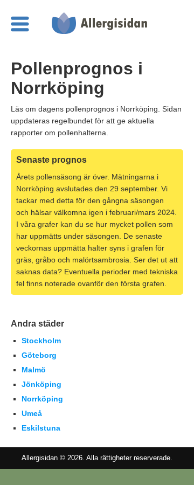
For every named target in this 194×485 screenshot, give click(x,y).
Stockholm (41, 340)
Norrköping (42, 398)
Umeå (32, 413)
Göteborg (39, 355)
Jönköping (41, 384)
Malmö (34, 369)
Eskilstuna (41, 428)
